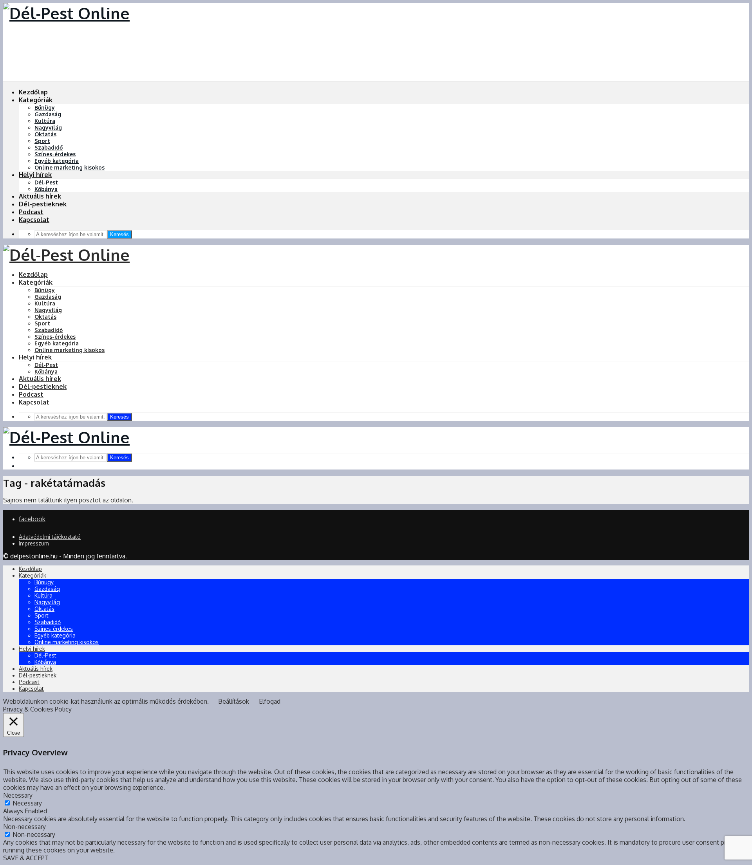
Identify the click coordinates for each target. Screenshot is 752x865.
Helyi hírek (35, 175)
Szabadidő (48, 147)
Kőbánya (46, 189)
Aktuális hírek (40, 196)
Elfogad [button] (269, 701)
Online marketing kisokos (69, 167)
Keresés (119, 234)
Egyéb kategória (56, 160)
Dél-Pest (46, 182)
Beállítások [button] (233, 701)
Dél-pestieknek (43, 204)
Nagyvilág (48, 127)
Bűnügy (44, 107)
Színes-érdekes (55, 154)
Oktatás (45, 134)
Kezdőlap (33, 92)
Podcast (31, 212)
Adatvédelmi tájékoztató (50, 536)
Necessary (27, 803)
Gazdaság (47, 114)
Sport (42, 140)
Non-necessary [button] (24, 827)
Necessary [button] (18, 795)
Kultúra (44, 120)
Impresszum (34, 543)
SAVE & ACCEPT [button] (26, 858)
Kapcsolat (34, 220)
